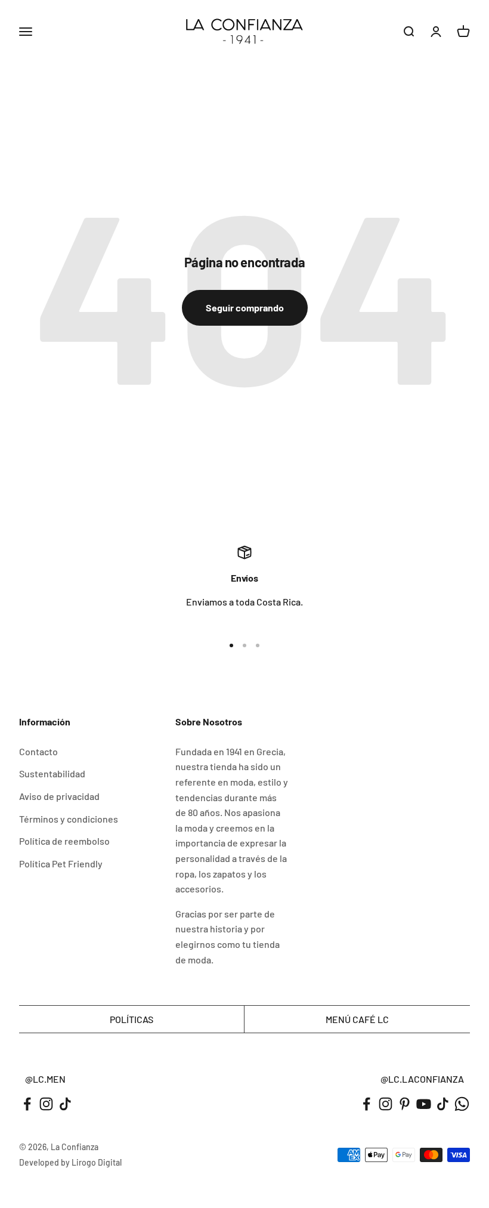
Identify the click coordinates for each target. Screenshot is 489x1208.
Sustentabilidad (52, 773)
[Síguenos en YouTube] (424, 1104)
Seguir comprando (245, 307)
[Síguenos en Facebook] (27, 1104)
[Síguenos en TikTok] (65, 1104)
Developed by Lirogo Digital (70, 1162)
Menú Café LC (357, 1019)
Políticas (131, 1019)
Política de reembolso (64, 840)
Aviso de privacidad (59, 796)
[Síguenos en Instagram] (46, 1104)
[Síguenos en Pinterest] (405, 1104)
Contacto (38, 751)
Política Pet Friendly (61, 863)
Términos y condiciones (68, 818)
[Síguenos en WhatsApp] (462, 1104)
